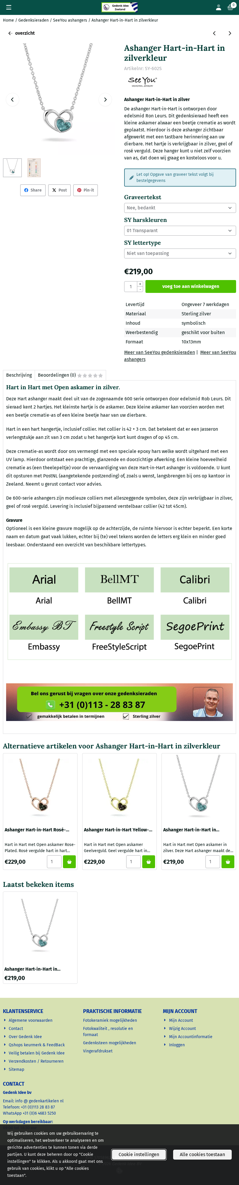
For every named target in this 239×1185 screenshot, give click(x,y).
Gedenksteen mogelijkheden (110, 1042)
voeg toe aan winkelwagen (190, 286)
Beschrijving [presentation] (19, 375)
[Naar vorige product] (214, 33)
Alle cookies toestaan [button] (202, 1154)
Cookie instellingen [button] (139, 1154)
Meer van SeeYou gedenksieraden (159, 352)
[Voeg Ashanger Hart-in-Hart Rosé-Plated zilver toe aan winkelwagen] (69, 861)
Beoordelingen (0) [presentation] (57, 375)
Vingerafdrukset (98, 1051)
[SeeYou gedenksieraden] (142, 85)
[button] (9, 7)
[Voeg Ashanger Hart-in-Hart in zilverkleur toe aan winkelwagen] (228, 861)
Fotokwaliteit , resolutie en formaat (108, 1031)
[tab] (19, 375)
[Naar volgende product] (229, 33)
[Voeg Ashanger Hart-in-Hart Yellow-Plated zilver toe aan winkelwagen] (148, 861)
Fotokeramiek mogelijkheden (110, 1020)
